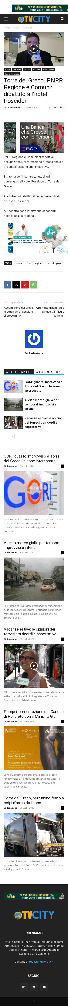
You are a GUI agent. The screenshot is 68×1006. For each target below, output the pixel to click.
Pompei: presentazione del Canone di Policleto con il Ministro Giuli (34, 714)
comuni (18, 263)
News (17, 27)
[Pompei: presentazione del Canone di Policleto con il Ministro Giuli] (34, 748)
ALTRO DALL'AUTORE (48, 372)
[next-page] (12, 436)
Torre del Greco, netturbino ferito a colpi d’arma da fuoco (34, 800)
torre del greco (54, 263)
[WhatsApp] (33, 284)
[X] (16, 284)
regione (39, 263)
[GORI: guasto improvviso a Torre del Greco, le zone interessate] (13, 386)
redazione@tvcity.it (41, 961)
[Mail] (34, 987)
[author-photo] (34, 348)
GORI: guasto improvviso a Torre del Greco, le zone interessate (44, 386)
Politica (36, 69)
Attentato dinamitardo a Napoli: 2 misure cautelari (50, 311)
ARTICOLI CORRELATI (19, 372)
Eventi (27, 69)
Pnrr (28, 263)
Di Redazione (13, 107)
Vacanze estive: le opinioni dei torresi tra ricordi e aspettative (44, 422)
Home (7, 27)
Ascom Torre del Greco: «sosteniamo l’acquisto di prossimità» (19, 311)
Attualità (27, 27)
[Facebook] (7, 284)
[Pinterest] (25, 284)
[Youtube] (44, 987)
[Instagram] (24, 987)
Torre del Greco (12, 73)
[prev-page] (6, 436)
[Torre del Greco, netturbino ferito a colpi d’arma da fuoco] (34, 835)
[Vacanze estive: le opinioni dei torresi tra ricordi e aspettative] (13, 422)
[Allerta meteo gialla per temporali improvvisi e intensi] (13, 404)
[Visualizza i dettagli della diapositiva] (34, 896)
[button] (6, 19)
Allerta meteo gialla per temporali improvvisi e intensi (42, 404)
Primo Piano (48, 69)
